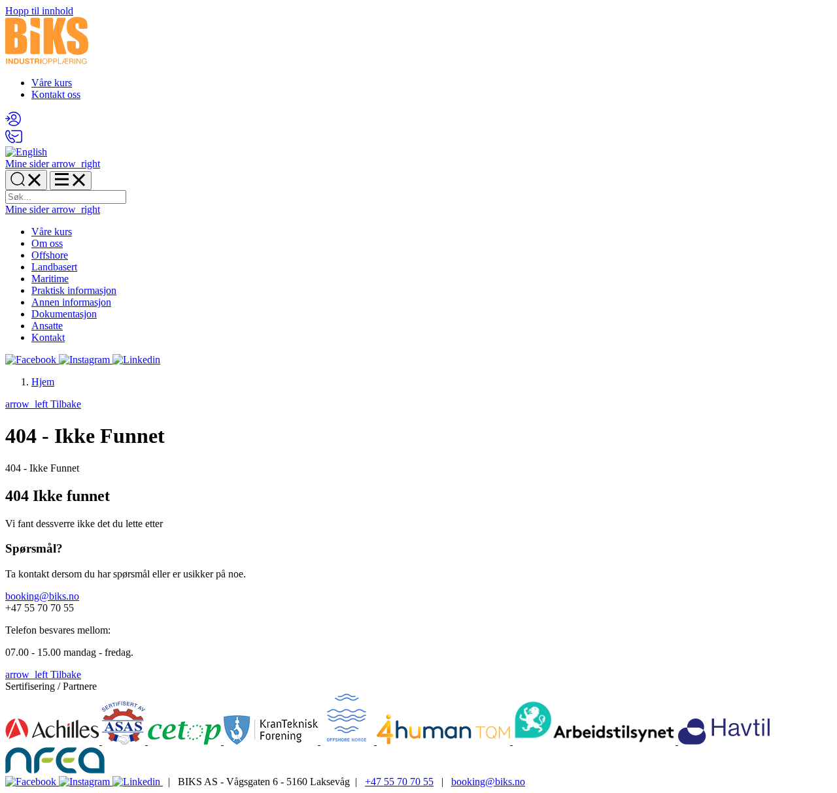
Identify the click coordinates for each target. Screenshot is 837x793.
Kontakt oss (55, 94)
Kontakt (48, 337)
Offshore (49, 255)
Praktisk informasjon (73, 290)
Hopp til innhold (39, 10)
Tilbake (43, 404)
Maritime (50, 278)
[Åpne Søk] (26, 180)
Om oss (47, 243)
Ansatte (47, 325)
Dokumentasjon (64, 313)
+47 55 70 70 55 (399, 781)
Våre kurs (51, 82)
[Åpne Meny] (71, 180)
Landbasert (54, 266)
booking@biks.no (42, 596)
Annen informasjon (71, 302)
